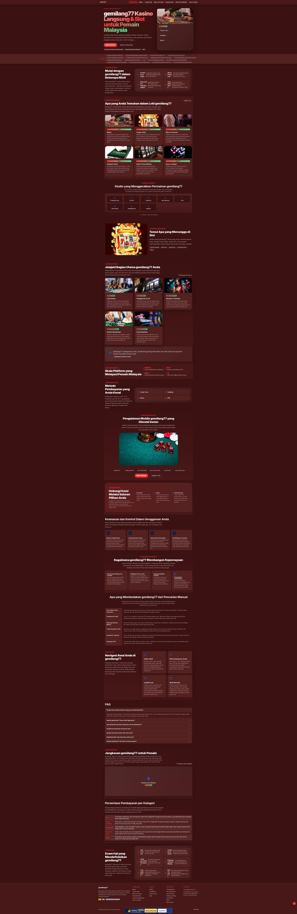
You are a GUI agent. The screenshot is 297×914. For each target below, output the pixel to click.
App (150, 896)
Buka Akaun (110, 45)
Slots (167, 900)
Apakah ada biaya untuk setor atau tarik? (120, 733)
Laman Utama (133, 2)
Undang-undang (171, 896)
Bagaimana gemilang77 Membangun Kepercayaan (161, 57)
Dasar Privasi (170, 893)
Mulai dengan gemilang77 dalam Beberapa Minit (176, 60)
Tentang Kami (170, 889)
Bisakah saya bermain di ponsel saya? (119, 728)
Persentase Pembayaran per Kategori (155, 60)
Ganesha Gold (169, 2)
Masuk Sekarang (126, 45)
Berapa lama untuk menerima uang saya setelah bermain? (125, 710)
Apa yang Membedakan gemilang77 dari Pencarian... (185, 57)
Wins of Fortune (158, 2)
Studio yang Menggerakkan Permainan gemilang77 (136, 55)
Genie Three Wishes (181, 2)
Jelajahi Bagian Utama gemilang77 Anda (176, 55)
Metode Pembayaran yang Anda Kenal (115, 57)
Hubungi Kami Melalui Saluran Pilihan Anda (161, 62)
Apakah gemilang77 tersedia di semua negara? (122, 741)
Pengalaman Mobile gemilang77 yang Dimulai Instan (136, 57)
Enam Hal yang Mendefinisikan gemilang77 (182, 62)
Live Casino (169, 898)
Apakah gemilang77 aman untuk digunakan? (121, 720)
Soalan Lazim (153, 893)
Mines (141, 2)
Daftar (151, 889)
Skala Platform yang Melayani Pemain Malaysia (116, 62)
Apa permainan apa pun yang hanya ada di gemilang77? (124, 724)
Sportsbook (169, 902)
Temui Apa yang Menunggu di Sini (157, 55)
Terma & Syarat (170, 891)
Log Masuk (152, 891)
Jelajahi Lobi (187, 100)
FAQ (143, 60)
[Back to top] (294, 903)
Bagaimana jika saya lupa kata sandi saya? (120, 737)
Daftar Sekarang (151, 911)
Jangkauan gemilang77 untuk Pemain (132, 60)
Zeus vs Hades (193, 2)
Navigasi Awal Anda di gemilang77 (114, 60)
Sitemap (196, 909)
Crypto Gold (148, 2)
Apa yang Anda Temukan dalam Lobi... (115, 55)
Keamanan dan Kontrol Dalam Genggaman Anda (139, 62)
